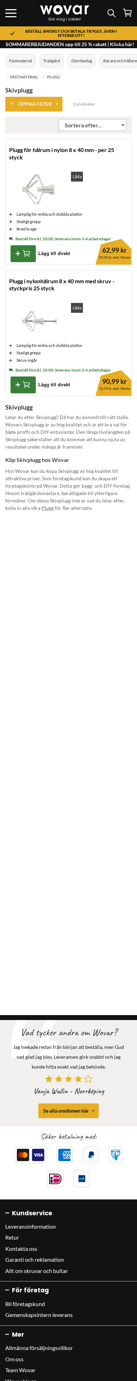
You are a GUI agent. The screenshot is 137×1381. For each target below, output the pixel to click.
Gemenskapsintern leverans (39, 1314)
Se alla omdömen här (66, 1111)
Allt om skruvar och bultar (36, 1270)
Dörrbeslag (81, 60)
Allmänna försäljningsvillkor (39, 1347)
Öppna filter (35, 104)
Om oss (14, 1359)
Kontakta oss (21, 1248)
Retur (12, 1237)
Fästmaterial (20, 60)
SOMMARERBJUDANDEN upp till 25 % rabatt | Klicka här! (70, 44)
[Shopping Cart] (127, 13)
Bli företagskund (25, 1303)
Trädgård (51, 60)
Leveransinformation (30, 1226)
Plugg (53, 77)
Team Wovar (20, 1370)
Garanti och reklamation (34, 1259)
